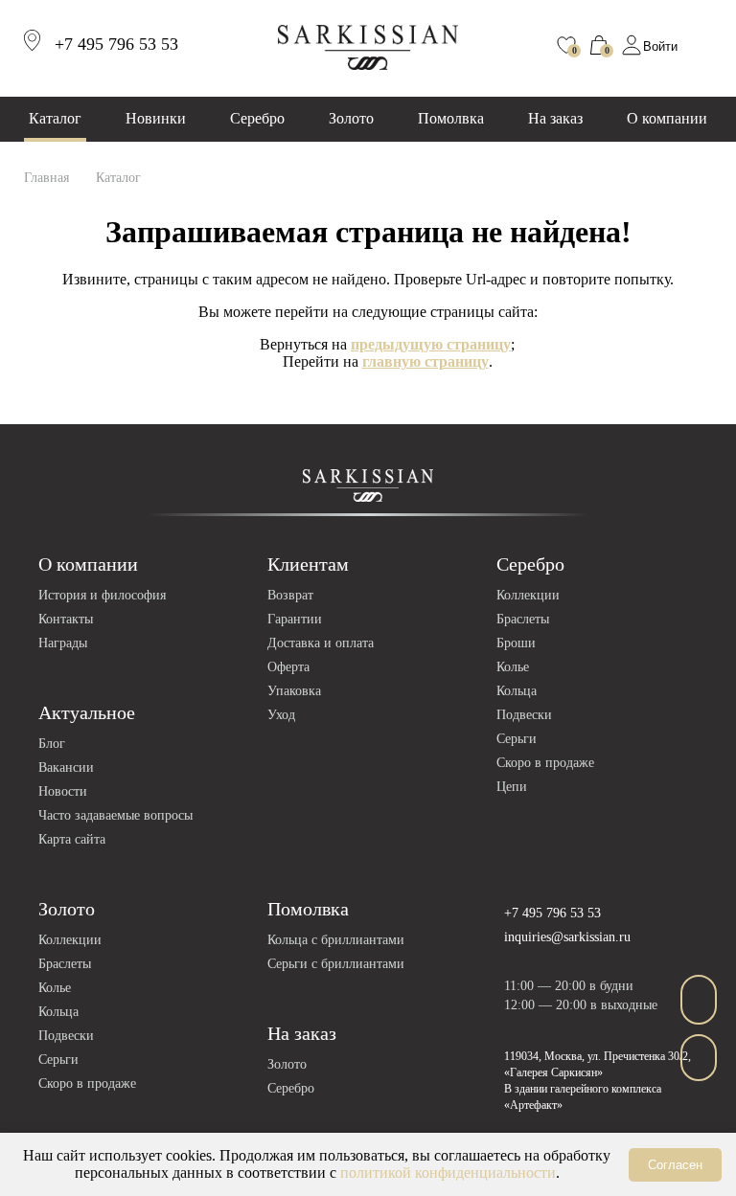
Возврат (290, 595)
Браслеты (522, 619)
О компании (667, 118)
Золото (351, 118)
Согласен (675, 1165)
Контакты (65, 619)
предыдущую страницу (431, 344)
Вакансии (66, 767)
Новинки (156, 118)
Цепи (511, 786)
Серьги (516, 739)
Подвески (524, 715)
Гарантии (294, 619)
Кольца (516, 691)
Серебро (257, 118)
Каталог (55, 118)
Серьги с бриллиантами (335, 964)
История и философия (102, 595)
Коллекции (528, 595)
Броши (516, 643)
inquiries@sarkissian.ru (567, 937)
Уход (281, 715)
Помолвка (451, 118)
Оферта (288, 667)
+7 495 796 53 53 (552, 913)
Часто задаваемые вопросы (115, 815)
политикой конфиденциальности (448, 1172)
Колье (512, 667)
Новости (62, 791)
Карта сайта (71, 839)
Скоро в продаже (545, 763)
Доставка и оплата (320, 643)
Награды (62, 643)
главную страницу (425, 361)
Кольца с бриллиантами (335, 940)
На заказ (555, 118)
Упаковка (294, 691)
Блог (51, 743)
